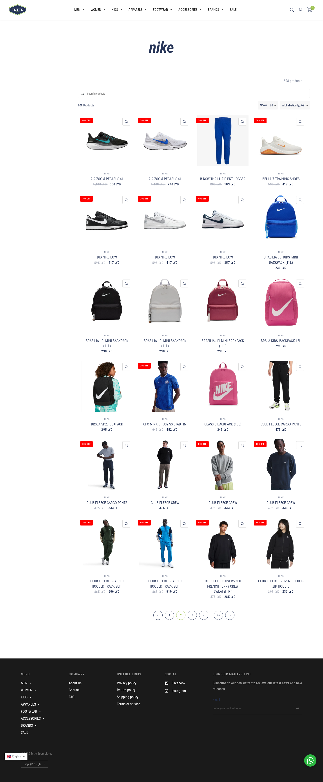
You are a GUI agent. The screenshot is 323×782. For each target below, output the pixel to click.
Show (263, 105)
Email (216, 699)
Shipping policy (127, 697)
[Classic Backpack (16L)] (222, 386)
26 (218, 615)
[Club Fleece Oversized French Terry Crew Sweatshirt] (222, 543)
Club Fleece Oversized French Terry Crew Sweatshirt (223, 586)
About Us (75, 683)
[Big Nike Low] (107, 219)
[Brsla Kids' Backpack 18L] (280, 302)
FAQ (71, 697)
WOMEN (96, 10)
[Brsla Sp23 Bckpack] (107, 386)
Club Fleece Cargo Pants (281, 424)
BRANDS (213, 10)
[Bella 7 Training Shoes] (280, 140)
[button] (295, 105)
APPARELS (135, 10)
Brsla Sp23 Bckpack (107, 424)
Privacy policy (126, 683)
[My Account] (300, 10)
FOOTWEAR (160, 10)
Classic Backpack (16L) (222, 424)
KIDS (115, 10)
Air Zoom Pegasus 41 (107, 179)
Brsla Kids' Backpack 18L (281, 341)
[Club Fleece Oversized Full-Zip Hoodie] (280, 543)
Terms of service (128, 704)
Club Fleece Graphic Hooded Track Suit (106, 583)
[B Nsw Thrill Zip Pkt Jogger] (222, 140)
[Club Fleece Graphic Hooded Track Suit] (107, 543)
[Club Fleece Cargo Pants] (280, 386)
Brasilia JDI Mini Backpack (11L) (107, 343)
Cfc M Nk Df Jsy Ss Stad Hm (165, 424)
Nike (107, 173)
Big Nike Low (107, 257)
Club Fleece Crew (165, 503)
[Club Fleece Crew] (164, 464)
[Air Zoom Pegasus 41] (107, 140)
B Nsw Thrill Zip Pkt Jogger (222, 179)
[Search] (292, 10)
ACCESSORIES (187, 10)
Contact (74, 690)
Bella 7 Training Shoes (280, 179)
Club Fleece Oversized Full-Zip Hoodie (280, 583)
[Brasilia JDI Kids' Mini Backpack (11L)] (280, 219)
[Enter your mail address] (297, 708)
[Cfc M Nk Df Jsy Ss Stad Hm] (164, 386)
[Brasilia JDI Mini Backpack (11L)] (107, 302)
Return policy (126, 690)
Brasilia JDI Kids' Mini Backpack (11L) (281, 260)
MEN (77, 10)
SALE (233, 10)
